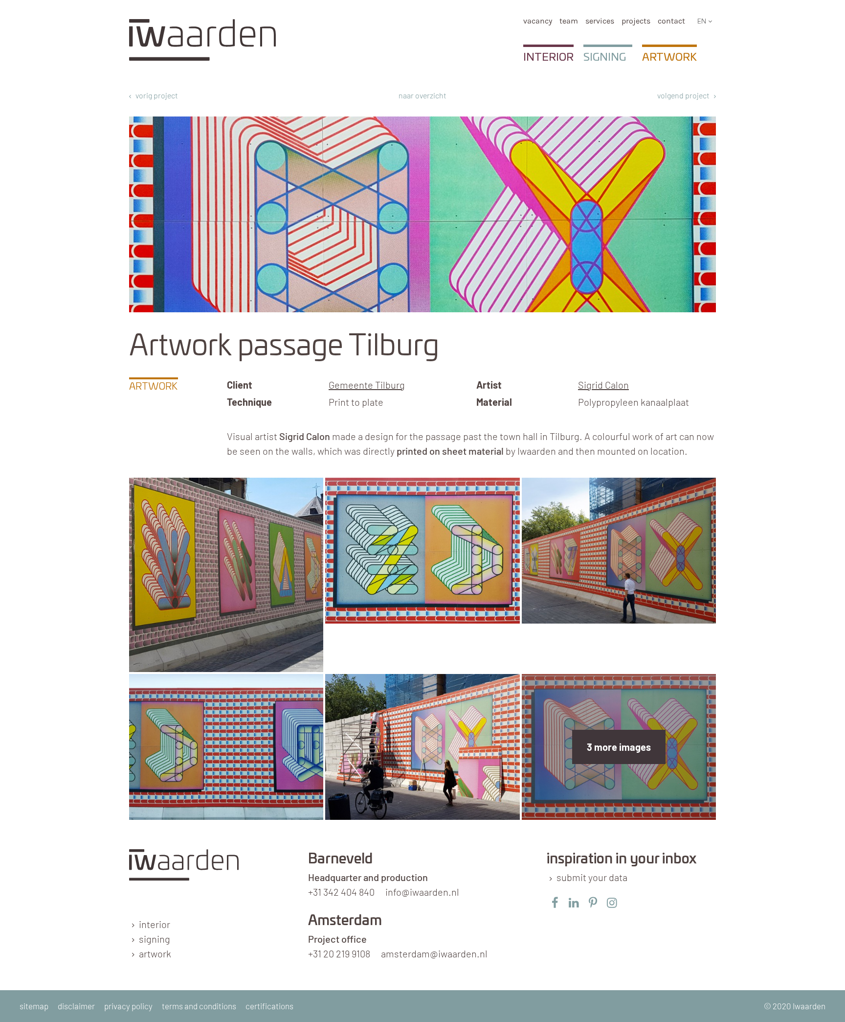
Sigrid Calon (603, 385)
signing (154, 939)
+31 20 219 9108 (339, 953)
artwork (155, 953)
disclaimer (76, 1006)
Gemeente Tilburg (367, 385)
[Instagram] (612, 902)
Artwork (669, 57)
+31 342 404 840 (341, 892)
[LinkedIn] (574, 902)
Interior (548, 57)
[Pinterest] (593, 902)
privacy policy (128, 1006)
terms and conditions (199, 1006)
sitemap (34, 1006)
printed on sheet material (451, 451)
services (599, 20)
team (568, 20)
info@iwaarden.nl (422, 892)
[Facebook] (555, 902)
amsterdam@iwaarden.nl (434, 953)
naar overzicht (422, 95)
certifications (269, 1006)
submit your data (591, 877)
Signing (604, 57)
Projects (636, 20)
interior (154, 924)
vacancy (537, 20)
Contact (671, 20)
